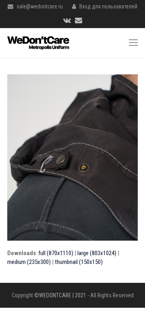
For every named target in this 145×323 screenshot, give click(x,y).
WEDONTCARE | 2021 (62, 295)
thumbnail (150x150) (79, 262)
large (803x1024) (96, 253)
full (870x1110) (55, 253)
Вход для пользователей (108, 6)
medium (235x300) (29, 262)
